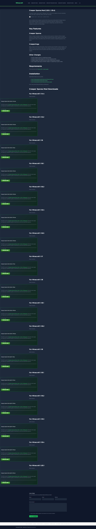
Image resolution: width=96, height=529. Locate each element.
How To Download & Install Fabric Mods (39, 80)
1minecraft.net (33, 527)
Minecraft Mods (46, 16)
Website (56, 497)
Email (43, 497)
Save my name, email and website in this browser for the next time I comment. (42, 513)
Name (30, 497)
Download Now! (5, 110)
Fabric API (40, 69)
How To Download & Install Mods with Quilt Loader (41, 81)
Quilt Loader (45, 69)
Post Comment (33, 516)
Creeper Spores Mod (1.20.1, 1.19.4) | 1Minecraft (18, 104)
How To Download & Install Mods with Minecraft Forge (42, 79)
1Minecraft (19, 3)
